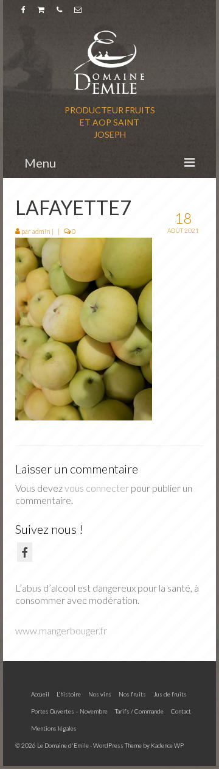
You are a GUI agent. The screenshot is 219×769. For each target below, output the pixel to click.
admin (41, 231)
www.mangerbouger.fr (61, 630)
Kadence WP (167, 745)
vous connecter (96, 488)
